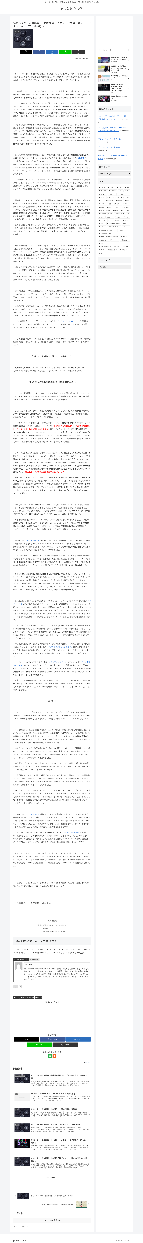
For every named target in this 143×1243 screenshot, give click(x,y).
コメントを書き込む (52, 1220)
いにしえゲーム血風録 (28, 997)
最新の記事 (35, 959)
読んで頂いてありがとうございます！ (53, 925)
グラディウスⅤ (33, 814)
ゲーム (17, 997)
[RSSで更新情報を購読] (54, 1056)
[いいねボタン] (15, 986)
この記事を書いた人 (21, 959)
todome (45, 928)
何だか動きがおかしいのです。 (60, 647)
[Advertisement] (52, 65)
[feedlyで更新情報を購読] (50, 1056)
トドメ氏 (39, 997)
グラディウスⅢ (33, 541)
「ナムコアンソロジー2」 (57, 662)
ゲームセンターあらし (66, 321)
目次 (49, 921)
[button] (78, 52)
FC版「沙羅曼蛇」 (72, 833)
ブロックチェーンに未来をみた (110, 139)
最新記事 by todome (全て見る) (54, 931)
